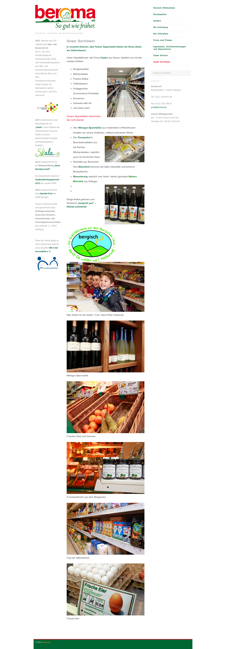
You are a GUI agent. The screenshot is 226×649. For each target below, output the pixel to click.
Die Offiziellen (160, 33)
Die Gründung (160, 27)
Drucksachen (160, 14)
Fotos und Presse (162, 40)
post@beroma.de (159, 107)
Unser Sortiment (161, 61)
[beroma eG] (65, 17)
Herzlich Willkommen (164, 7)
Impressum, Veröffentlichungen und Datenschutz (169, 47)
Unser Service (160, 55)
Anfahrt (157, 20)
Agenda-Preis (46, 193)
